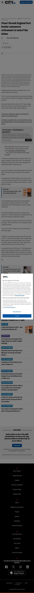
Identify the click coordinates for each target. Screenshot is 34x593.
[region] (17, 296)
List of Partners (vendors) (9, 307)
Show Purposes (17, 311)
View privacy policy (20, 295)
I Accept (17, 315)
